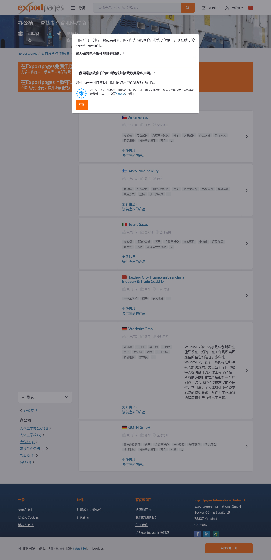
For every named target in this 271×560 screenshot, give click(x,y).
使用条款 (120, 93)
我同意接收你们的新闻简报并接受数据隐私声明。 (115, 73)
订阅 (82, 105)
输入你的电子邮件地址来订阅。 (99, 53)
